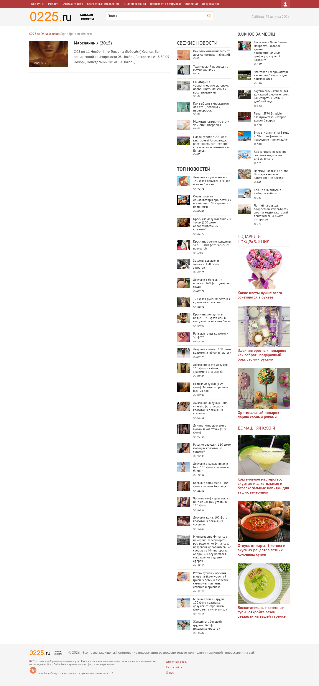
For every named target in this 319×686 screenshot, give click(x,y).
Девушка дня (211, 4)
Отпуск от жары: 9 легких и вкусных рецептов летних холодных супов (261, 550)
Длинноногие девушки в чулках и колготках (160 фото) (209, 429)
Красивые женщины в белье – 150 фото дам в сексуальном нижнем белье (211, 318)
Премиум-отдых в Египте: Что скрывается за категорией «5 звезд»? (271, 174)
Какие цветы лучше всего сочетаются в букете (260, 295)
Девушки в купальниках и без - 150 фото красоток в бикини (211, 467)
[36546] (264, 583)
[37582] (264, 521)
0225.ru (33, 661)
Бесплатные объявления (103, 4)
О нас (170, 673)
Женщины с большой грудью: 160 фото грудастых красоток (207, 625)
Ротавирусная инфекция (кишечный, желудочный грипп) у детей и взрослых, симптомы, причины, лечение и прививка (211, 580)
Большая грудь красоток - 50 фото (210, 335)
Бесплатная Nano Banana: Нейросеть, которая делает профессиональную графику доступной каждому (271, 51)
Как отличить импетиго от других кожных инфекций (211, 53)
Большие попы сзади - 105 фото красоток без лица (211, 484)
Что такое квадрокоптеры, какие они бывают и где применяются (271, 75)
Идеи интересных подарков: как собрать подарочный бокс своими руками (262, 355)
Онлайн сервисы (134, 4)
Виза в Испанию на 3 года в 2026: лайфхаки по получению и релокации (271, 136)
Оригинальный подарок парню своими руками (258, 415)
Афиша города (73, 4)
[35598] (264, 269)
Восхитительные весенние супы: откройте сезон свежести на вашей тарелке (262, 612)
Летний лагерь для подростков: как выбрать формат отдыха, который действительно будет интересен (271, 213)
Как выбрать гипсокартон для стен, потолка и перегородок (211, 107)
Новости (53, 4)
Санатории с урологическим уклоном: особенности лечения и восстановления (211, 87)
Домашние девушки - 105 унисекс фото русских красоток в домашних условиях (210, 408)
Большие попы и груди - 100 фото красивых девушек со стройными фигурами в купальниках (210, 604)
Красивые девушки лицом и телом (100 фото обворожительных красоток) (212, 224)
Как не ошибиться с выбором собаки (267, 191)
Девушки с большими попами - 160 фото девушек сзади (212, 283)
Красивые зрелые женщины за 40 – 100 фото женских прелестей (212, 245)
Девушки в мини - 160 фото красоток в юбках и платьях (212, 351)
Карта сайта (174, 667)
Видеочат (191, 4)
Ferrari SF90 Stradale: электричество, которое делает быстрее (270, 117)
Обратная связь (176, 662)
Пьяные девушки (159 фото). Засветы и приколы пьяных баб (210, 387)
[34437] (264, 388)
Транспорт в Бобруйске (165, 4)
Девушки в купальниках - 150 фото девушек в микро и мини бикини (211, 181)
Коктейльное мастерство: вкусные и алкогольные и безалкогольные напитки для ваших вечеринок (263, 486)
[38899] (264, 455)
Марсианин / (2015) (93, 43)
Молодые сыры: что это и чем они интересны (211, 123)
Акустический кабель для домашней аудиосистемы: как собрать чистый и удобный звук (271, 96)
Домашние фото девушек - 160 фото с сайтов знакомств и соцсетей (211, 368)
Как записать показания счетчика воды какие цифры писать (270, 155)
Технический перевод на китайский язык (210, 68)
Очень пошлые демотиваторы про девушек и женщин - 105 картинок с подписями (212, 202)
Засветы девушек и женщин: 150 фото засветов (206, 264)
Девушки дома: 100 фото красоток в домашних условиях (210, 521)
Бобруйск (37, 4)
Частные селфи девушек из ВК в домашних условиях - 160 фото (211, 502)
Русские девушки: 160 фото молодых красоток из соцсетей (212, 448)
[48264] (264, 326)
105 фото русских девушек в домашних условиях (211, 300)
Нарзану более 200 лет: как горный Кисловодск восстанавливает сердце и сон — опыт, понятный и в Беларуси (211, 144)
